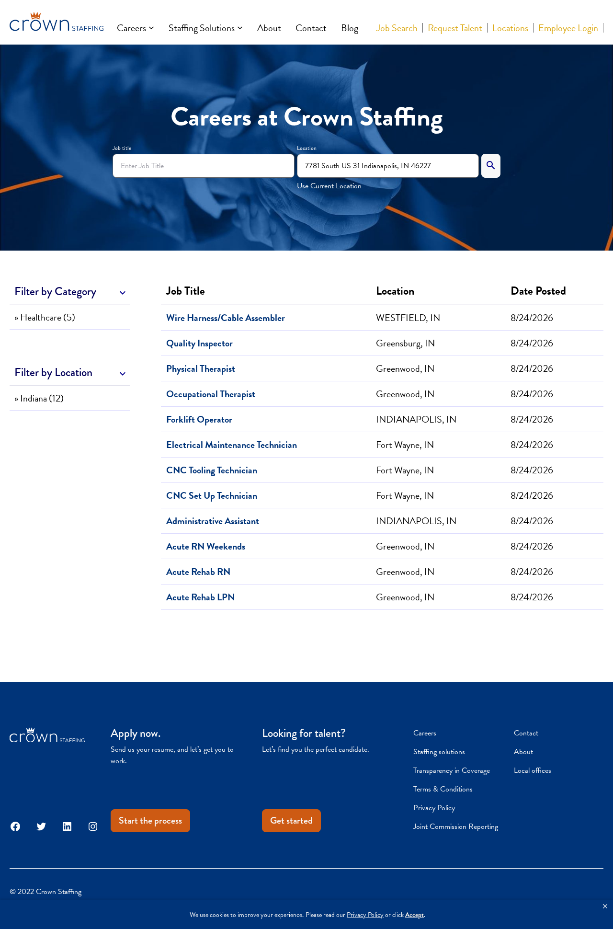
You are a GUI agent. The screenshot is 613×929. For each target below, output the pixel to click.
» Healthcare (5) (44, 317)
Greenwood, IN (405, 368)
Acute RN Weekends (205, 546)
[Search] (490, 166)
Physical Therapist (200, 368)
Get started (291, 820)
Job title (122, 148)
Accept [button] (414, 915)
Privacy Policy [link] (365, 915)
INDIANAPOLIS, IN (416, 419)
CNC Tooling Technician (211, 470)
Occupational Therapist (210, 394)
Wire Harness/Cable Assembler (225, 317)
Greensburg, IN (405, 343)
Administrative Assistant (212, 521)
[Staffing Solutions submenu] (240, 27)
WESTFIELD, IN (408, 317)
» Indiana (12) (39, 398)
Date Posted (538, 290)
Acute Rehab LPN (200, 597)
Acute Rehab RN (198, 571)
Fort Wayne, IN (405, 444)
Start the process (150, 820)
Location (307, 148)
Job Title (188, 290)
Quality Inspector (199, 343)
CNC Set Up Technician (211, 495)
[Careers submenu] (151, 27)
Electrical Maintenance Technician (231, 444)
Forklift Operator (199, 419)
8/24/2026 (532, 317)
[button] (605, 906)
